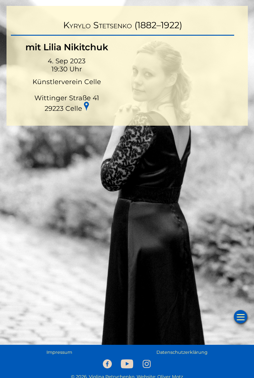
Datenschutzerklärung (182, 352)
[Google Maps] (86, 107)
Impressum (59, 352)
